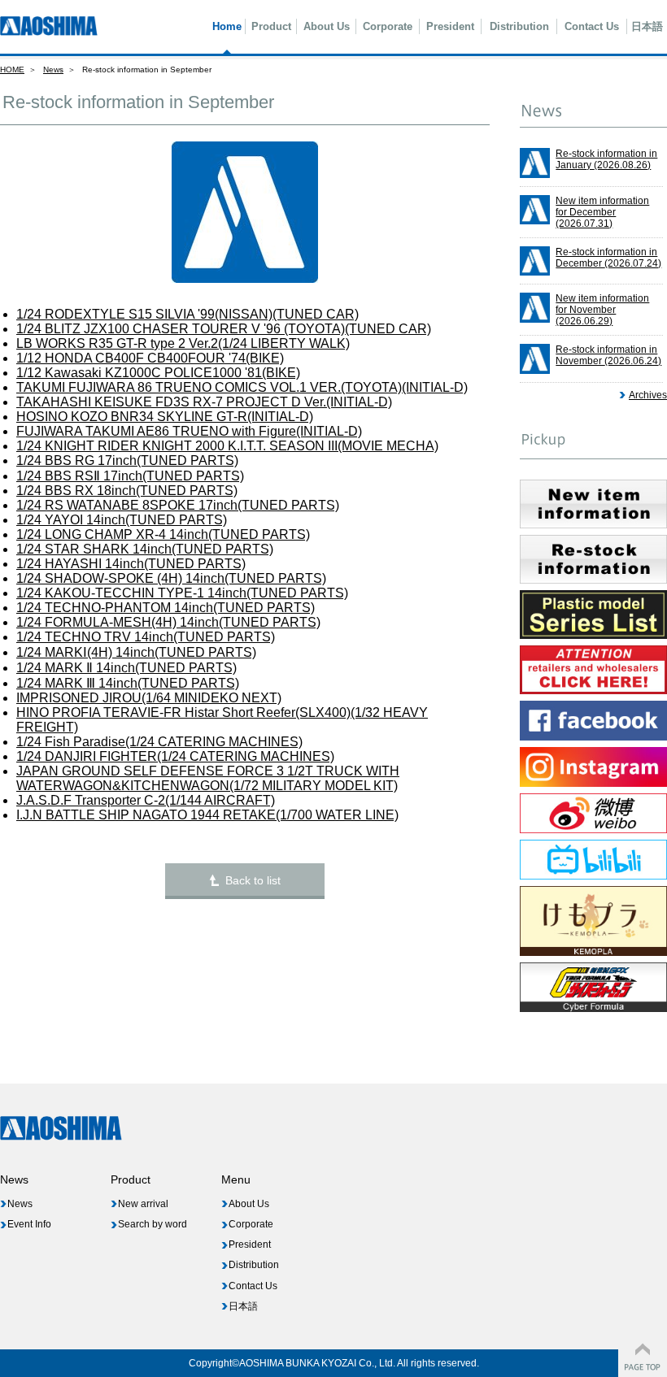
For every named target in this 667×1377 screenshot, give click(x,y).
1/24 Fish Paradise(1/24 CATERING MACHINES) (159, 742)
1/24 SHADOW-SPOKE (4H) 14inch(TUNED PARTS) (171, 578)
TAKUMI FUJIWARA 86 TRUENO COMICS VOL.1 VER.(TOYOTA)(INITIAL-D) (242, 387)
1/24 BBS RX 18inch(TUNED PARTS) (127, 490)
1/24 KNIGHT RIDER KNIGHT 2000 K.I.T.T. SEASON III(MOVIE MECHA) (227, 446)
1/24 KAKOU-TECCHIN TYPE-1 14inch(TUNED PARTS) (182, 593)
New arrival (143, 1204)
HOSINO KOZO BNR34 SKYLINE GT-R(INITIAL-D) (164, 417)
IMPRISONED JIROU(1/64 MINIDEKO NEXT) (148, 698)
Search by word (152, 1224)
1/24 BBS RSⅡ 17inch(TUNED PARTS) (130, 476)
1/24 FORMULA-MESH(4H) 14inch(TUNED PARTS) (168, 622)
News (53, 69)
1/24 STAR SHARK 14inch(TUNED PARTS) (144, 549)
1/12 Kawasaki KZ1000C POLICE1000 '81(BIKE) (158, 373)
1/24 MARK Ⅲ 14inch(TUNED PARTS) (127, 683)
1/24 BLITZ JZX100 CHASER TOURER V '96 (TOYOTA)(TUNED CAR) (223, 329)
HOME (12, 69)
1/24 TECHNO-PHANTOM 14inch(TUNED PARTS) (165, 608)
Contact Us (592, 26)
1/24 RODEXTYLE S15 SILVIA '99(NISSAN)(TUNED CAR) (187, 314)
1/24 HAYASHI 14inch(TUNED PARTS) (131, 564)
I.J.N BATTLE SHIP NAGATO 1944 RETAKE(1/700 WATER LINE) (207, 815)
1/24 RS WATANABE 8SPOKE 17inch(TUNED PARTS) (177, 505)
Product (271, 26)
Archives (648, 395)
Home (227, 26)
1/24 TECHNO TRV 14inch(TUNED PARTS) (145, 637)
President (450, 26)
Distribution (519, 26)
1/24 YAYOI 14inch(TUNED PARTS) (121, 520)
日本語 (647, 26)
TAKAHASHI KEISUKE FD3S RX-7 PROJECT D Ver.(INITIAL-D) (204, 402)
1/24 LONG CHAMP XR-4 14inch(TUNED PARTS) (163, 534)
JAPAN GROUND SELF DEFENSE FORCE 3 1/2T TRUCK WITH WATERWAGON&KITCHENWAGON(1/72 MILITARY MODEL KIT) (207, 778)
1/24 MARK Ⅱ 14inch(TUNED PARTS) (126, 668)
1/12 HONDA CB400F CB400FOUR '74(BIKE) (150, 358)
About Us (326, 26)
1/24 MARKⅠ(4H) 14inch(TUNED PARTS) (136, 652)
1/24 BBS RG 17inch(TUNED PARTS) (127, 460)
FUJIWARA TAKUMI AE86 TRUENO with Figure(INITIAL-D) (189, 431)
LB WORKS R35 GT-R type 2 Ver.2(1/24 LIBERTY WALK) (183, 343)
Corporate (387, 26)
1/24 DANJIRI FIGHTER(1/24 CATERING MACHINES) (175, 756)
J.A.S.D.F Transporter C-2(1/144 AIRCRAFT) (145, 800)
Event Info (29, 1224)
